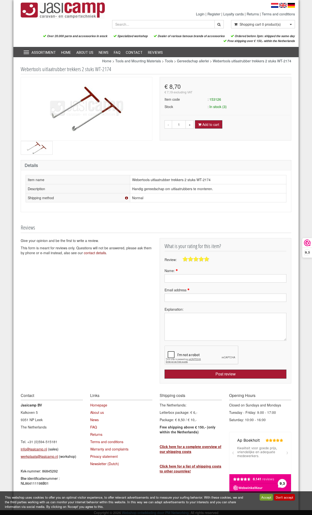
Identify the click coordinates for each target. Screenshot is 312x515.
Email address (176, 289)
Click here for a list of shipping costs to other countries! (190, 468)
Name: (170, 270)
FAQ (117, 52)
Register (213, 13)
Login (200, 13)
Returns (253, 13)
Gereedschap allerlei (193, 60)
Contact (134, 52)
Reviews (155, 52)
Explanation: (174, 309)
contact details (95, 252)
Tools (169, 60)
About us (84, 52)
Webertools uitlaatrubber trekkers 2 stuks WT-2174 (252, 60)
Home (66, 52)
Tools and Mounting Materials (138, 60)
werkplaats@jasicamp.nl (39, 456)
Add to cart (210, 124)
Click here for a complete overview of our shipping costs (190, 449)
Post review (225, 374)
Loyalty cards (233, 13)
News (103, 52)
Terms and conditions (278, 13)
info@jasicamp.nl (34, 449)
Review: (171, 259)
